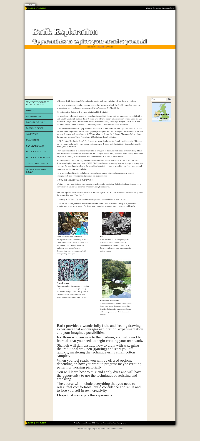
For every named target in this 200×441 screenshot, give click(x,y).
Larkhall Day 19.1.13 (35, 122)
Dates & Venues (33, 116)
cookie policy (89, 429)
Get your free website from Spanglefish (160, 8)
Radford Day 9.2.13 (35, 146)
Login (30, 5)
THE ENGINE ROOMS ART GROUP (37, 170)
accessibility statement (115, 429)
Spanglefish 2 (102, 47)
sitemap (80, 429)
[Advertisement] (100, 72)
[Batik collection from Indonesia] (72, 234)
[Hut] (115, 234)
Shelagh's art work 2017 (38, 158)
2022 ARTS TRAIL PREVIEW (37, 164)
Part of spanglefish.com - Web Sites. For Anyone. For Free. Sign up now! (100, 423)
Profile (30, 110)
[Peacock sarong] (72, 280)
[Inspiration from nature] (115, 298)
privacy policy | (101, 429)
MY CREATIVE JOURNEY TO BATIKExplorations (37, 103)
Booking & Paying (34, 128)
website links (32, 140)
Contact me (32, 134)
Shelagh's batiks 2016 (36, 152)
